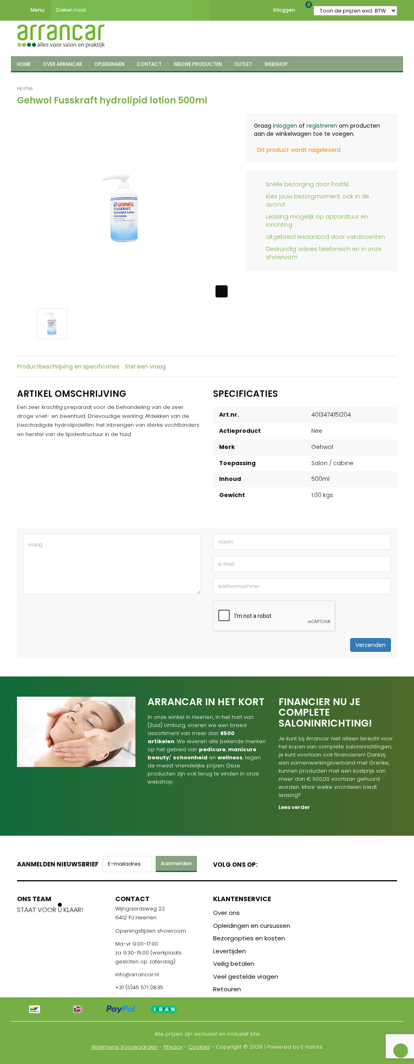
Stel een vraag (145, 366)
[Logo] (61, 33)
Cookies (199, 1047)
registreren (321, 126)
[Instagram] (294, 863)
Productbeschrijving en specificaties (68, 366)
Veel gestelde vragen (245, 976)
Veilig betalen (233, 963)
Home (25, 88)
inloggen (285, 126)
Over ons (226, 912)
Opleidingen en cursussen (251, 925)
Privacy (173, 1047)
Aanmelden (176, 863)
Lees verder (294, 807)
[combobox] (121, 10)
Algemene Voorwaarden (124, 1047)
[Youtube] (280, 863)
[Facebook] (266, 863)
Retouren (227, 989)
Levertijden (229, 951)
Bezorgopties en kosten (249, 938)
